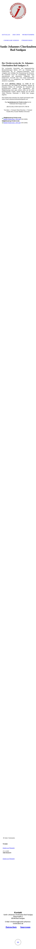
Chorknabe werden (11, 40)
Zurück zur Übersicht (9, 848)
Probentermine (28, 34)
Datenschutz (11, 927)
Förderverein (27, 40)
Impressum (25, 927)
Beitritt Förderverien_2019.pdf (12, 119)
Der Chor (16, 34)
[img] (18, 11)
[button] (18, 942)
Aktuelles (6, 34)
